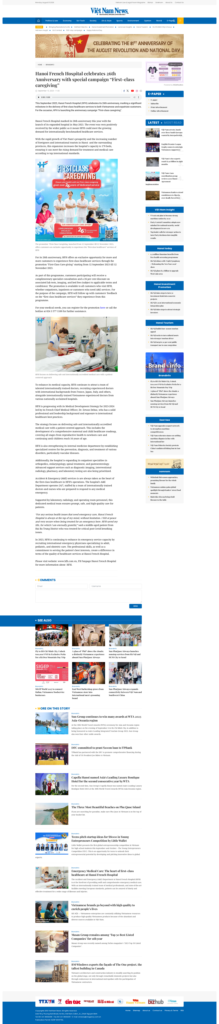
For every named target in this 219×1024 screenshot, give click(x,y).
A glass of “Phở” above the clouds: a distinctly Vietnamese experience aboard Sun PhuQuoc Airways (88, 654)
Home (40, 65)
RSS (182, 1010)
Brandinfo (50, 65)
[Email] (141, 91)
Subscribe (155, 103)
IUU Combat (57, 30)
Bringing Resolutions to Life (59, 27)
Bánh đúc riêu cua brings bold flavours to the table (162, 498)
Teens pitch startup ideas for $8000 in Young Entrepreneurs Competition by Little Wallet (100, 838)
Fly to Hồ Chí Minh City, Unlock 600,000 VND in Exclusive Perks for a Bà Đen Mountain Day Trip (50, 654)
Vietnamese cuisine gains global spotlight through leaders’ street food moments (165, 490)
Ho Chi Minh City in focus (162, 27)
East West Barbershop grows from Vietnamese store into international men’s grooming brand (88, 694)
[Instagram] (137, 91)
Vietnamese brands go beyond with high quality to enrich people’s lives (103, 907)
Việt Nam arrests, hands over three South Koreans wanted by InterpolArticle (171, 132)
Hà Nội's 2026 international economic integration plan (165, 304)
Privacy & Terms (171, 1010)
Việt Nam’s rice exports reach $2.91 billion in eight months (172, 161)
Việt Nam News (109, 11)
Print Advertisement (159, 107)
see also (44, 620)
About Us (169, 2)
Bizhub (150, 2)
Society (93, 20)
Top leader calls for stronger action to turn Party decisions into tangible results (165, 235)
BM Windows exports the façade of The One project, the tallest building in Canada (106, 966)
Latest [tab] (153, 122)
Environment (133, 20)
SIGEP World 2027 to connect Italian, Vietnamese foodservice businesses (49, 692)
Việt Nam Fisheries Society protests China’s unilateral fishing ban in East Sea (165, 448)
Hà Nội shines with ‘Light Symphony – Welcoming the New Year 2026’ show (165, 264)
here (102, 307)
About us (146, 1010)
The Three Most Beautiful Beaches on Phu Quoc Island (106, 807)
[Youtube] (132, 91)
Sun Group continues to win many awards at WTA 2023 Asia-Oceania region (106, 718)
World (159, 20)
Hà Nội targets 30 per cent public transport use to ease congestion (163, 343)
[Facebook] (124, 91)
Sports (119, 20)
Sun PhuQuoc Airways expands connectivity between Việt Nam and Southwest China (125, 692)
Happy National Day (94, 30)
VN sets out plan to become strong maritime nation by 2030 (164, 217)
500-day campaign (74, 30)
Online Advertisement (159, 111)
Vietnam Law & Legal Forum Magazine (130, 2)
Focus (39, 27)
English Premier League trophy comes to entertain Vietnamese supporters (172, 147)
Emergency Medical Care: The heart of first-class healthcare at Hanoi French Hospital (102, 873)
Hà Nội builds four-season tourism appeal (164, 330)
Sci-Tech (81, 20)
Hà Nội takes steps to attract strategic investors (165, 311)
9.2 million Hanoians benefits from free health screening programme (164, 255)
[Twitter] (128, 91)
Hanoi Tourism (142, 27)
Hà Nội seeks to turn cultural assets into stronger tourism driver (164, 337)
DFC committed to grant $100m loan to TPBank (101, 748)
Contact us (157, 1010)
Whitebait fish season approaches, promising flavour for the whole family (164, 480)
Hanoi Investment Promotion (103, 27)
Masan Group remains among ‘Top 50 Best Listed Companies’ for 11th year (102, 936)
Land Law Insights (125, 27)
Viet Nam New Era (80, 27)
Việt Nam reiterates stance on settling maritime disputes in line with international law (165, 438)
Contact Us (179, 2)
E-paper (154, 94)
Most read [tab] (173, 122)
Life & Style (106, 20)
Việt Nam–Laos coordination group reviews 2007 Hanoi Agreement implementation (161, 178)
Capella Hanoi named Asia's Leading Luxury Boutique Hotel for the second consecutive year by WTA (105, 779)
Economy (67, 20)
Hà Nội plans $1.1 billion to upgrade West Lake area (164, 272)
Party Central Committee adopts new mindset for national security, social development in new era (165, 225)
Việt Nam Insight (41, 30)
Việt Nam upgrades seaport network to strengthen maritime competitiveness (164, 429)
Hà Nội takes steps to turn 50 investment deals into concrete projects (162, 296)
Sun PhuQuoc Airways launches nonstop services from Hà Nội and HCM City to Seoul (125, 654)
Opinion (147, 20)
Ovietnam (159, 2)
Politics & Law (51, 20)
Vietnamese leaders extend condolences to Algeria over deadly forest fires (172, 195)
